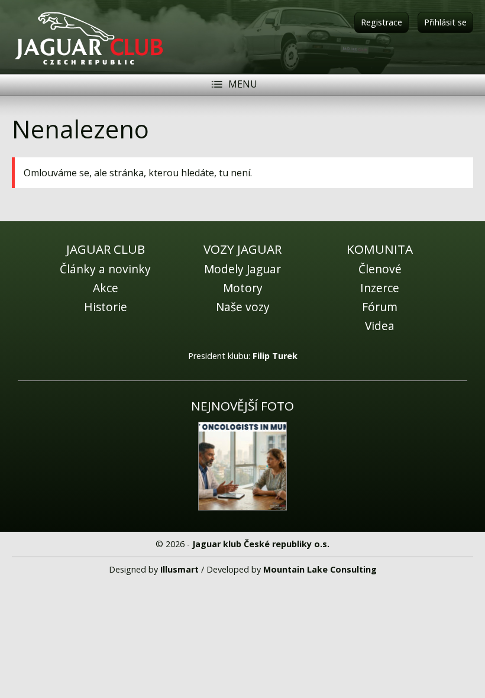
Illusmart (179, 569)
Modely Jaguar (242, 269)
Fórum (379, 307)
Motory (243, 288)
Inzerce (379, 288)
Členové (380, 269)
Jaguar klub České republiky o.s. (260, 544)
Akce (105, 288)
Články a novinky (105, 269)
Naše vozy (243, 307)
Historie (105, 307)
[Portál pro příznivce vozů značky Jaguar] (89, 63)
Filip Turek (275, 355)
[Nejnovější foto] (242, 466)
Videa (380, 326)
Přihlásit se (445, 22)
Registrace (381, 22)
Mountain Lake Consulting (320, 569)
